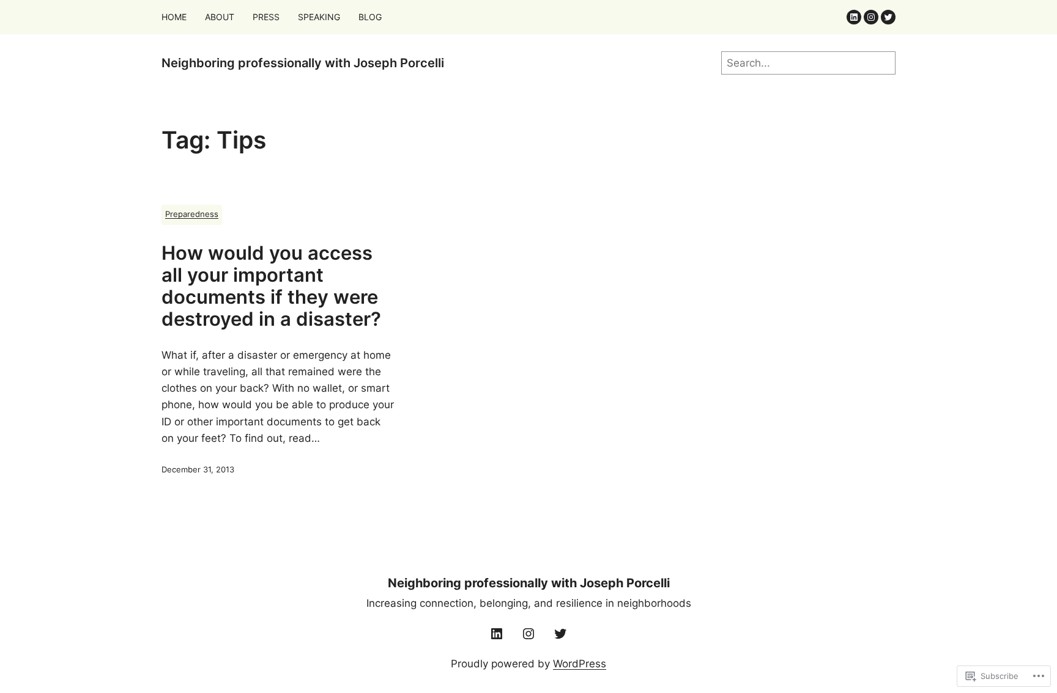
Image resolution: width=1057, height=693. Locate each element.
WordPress (579, 664)
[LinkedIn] (854, 17)
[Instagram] (871, 17)
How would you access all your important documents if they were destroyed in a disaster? (271, 286)
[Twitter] (888, 17)
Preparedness (191, 214)
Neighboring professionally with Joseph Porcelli (302, 63)
